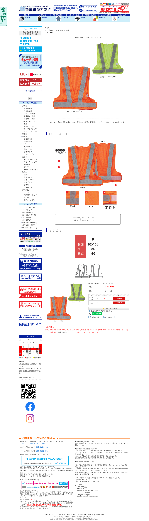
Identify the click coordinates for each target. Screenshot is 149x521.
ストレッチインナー (29, 121)
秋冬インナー (29, 126)
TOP (47, 28)
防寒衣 (24, 172)
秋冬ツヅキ (28, 149)
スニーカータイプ (30, 162)
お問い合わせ (99, 515)
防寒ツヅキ (28, 152)
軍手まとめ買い (29, 200)
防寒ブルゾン (29, 182)
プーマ (26, 167)
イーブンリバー (28, 210)
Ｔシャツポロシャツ (29, 129)
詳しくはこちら (42, 447)
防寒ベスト (28, 177)
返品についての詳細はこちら (101, 311)
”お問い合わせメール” (65, 332)
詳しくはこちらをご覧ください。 (33, 443)
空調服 (24, 134)
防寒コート (28, 185)
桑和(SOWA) (26, 220)
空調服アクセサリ (30, 195)
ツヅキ (24, 144)
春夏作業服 (28, 108)
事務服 (24, 136)
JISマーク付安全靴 (31, 159)
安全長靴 (27, 164)
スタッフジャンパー (29, 131)
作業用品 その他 (62, 30)
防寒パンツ (28, 187)
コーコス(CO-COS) (29, 215)
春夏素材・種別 (29, 116)
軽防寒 (26, 175)
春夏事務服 (28, 139)
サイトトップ (50, 515)
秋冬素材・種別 (29, 119)
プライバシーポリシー (66, 515)
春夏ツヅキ (28, 147)
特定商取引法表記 (84, 515)
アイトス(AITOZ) (28, 207)
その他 (26, 197)
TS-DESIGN (26, 217)
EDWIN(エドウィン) (29, 228)
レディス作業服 (29, 114)
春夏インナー (29, 124)
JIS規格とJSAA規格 (31, 169)
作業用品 (50, 30)
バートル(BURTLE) (29, 212)
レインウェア (29, 192)
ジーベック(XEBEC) (29, 222)
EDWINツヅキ (29, 154)
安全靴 (24, 157)
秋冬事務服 (28, 141)
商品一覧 (50, 32)
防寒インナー (29, 180)
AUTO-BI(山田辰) (28, 225)
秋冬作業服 (28, 111)
